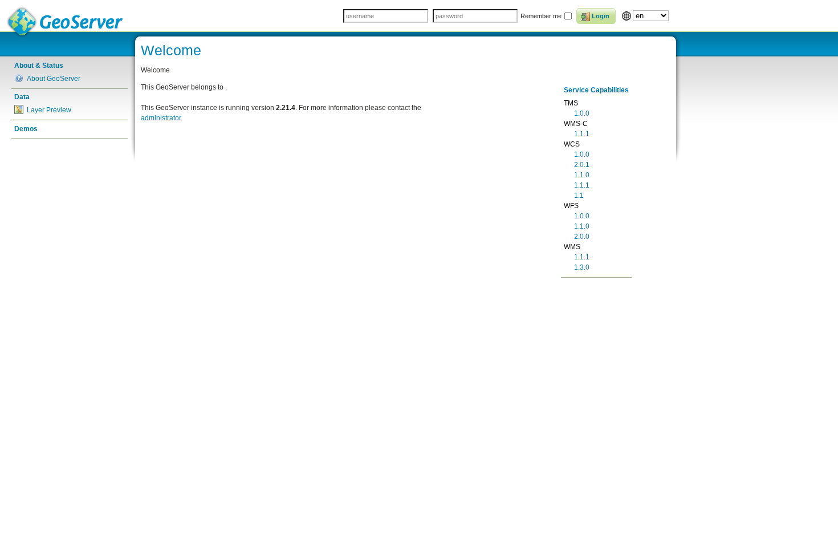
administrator (161, 118)
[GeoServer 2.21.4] (65, 22)
